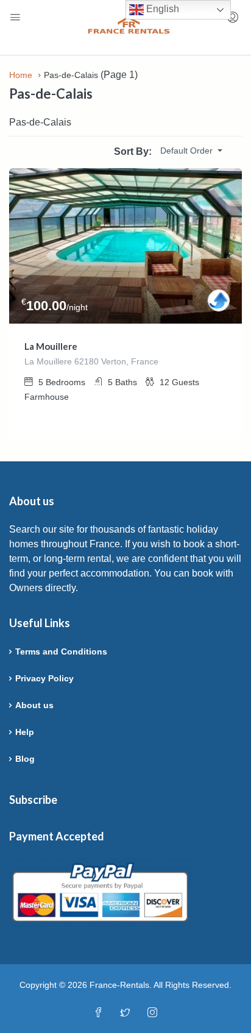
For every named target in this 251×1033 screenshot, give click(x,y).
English (161, 9)
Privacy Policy (44, 678)
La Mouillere (50, 346)
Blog (25, 759)
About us (34, 705)
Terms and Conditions (61, 651)
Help (24, 732)
